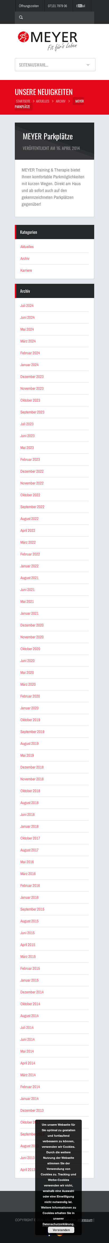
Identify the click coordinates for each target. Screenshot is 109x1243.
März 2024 (28, 341)
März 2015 (28, 956)
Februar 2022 (30, 554)
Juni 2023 (27, 435)
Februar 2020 (30, 696)
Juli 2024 (27, 305)
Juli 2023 (27, 424)
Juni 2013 (27, 1157)
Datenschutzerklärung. (58, 1224)
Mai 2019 (27, 755)
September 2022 (32, 506)
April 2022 (27, 530)
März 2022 (28, 542)
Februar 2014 (30, 1086)
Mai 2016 (27, 862)
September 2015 (32, 909)
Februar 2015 (30, 968)
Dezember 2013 (32, 1110)
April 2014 (27, 1063)
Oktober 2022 (30, 495)
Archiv (61, 101)
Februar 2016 (30, 885)
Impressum (85, 1219)
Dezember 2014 (32, 992)
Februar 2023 (30, 459)
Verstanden (61, 1229)
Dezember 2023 (32, 376)
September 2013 (32, 1134)
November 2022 (32, 483)
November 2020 (32, 637)
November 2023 (32, 388)
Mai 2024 (27, 329)
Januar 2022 (29, 566)
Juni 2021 (27, 589)
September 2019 (32, 731)
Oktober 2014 (30, 1004)
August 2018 (29, 802)
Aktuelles (42, 101)
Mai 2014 (27, 1051)
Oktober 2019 (30, 719)
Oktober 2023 (30, 400)
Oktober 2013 (30, 1122)
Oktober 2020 (30, 648)
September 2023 (32, 412)
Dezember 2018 (32, 767)
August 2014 (29, 1015)
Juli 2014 (27, 1027)
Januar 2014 (29, 1098)
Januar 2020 (29, 708)
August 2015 (29, 921)
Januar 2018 (29, 826)
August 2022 (29, 518)
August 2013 (29, 1146)
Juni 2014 (27, 1039)
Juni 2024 (27, 317)
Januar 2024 (29, 364)
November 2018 (32, 779)
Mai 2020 (27, 672)
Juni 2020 (27, 660)
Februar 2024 (30, 353)
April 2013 (27, 1169)
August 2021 (29, 577)
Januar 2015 (29, 980)
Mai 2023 (27, 447)
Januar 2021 (29, 613)
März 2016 (28, 873)
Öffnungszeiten (29, 5)
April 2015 (27, 944)
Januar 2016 (29, 897)
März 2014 (28, 1075)
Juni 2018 (27, 814)
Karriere (26, 270)
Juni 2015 (27, 933)
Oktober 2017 (30, 838)
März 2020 (28, 684)
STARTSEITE (23, 101)
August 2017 (29, 850)
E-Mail (80, 5)
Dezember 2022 (32, 471)
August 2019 (29, 743)
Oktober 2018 (30, 791)
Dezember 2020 (32, 625)
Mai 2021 (27, 601)
